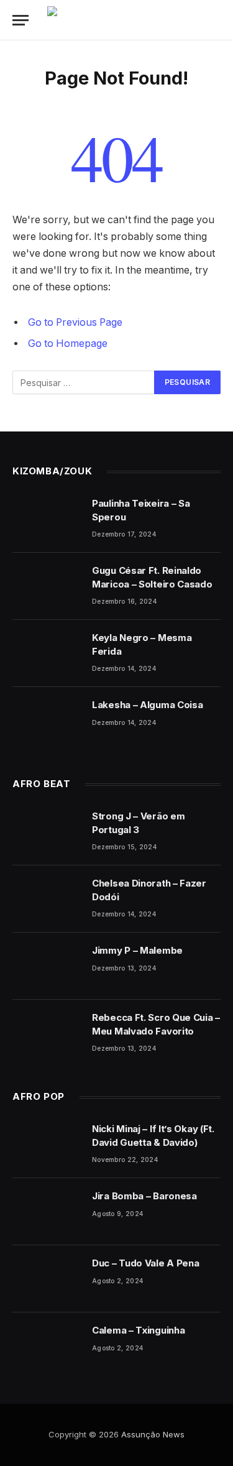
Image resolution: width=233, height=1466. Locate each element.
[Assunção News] (137, 20)
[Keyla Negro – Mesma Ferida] (46, 653)
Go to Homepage (67, 343)
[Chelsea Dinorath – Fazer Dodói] (46, 899)
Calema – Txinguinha (138, 1330)
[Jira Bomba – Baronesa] (46, 1211)
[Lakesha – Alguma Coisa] (46, 720)
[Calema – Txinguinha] (46, 1346)
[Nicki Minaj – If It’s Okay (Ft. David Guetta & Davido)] (46, 1144)
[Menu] (20, 20)
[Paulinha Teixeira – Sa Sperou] (46, 519)
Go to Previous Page (75, 322)
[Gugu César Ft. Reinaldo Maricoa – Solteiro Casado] (46, 586)
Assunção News (153, 1434)
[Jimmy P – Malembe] (46, 966)
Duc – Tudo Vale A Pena (145, 1263)
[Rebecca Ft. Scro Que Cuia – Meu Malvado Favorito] (46, 1033)
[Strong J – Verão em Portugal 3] (46, 831)
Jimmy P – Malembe (137, 950)
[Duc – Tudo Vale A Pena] (46, 1278)
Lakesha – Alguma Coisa (147, 705)
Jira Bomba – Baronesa (144, 1196)
